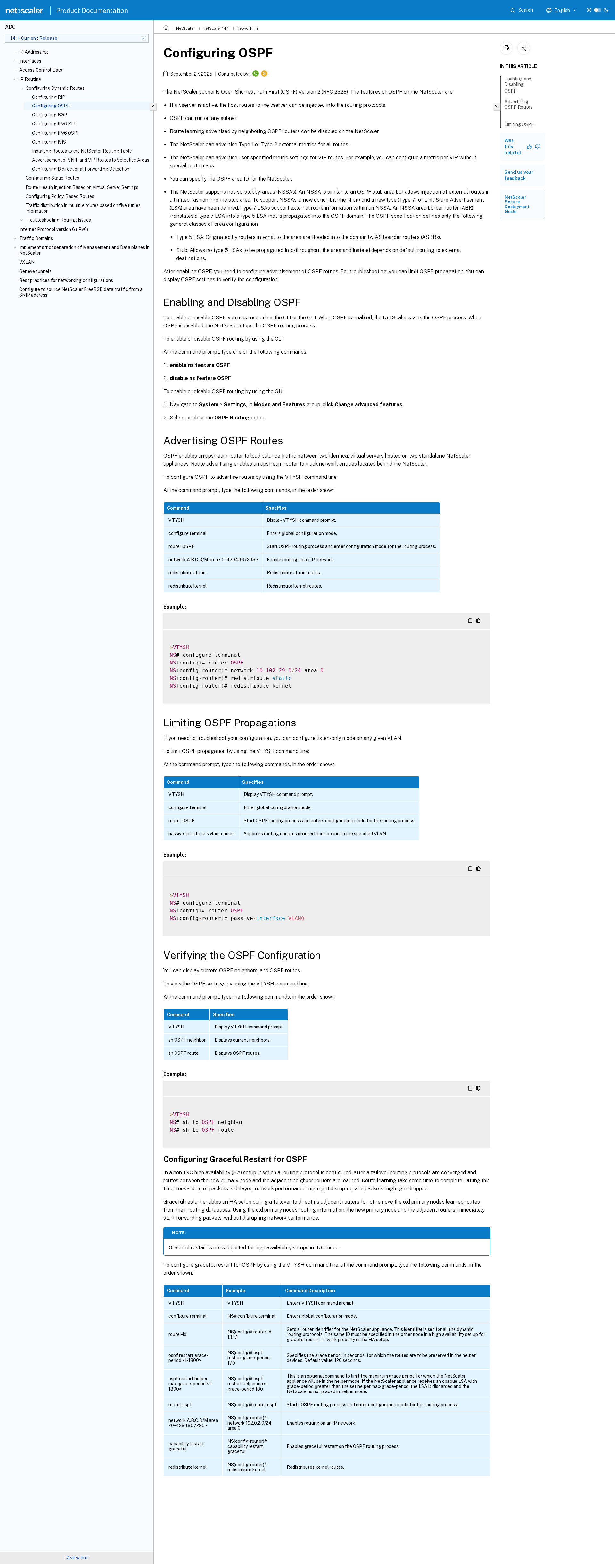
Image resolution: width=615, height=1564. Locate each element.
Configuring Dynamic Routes (55, 88)
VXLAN (27, 262)
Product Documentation (92, 10)
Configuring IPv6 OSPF (56, 133)
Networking (247, 28)
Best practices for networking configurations (66, 280)
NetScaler (185, 28)
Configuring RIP (48, 97)
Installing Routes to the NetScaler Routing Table (82, 151)
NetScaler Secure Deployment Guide (517, 204)
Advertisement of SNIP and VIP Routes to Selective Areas (90, 160)
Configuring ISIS (49, 142)
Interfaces (30, 60)
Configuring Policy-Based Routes (60, 196)
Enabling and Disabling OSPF (517, 85)
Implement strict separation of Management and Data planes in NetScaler (84, 250)
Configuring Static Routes (52, 178)
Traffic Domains (36, 238)
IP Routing (30, 79)
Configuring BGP (49, 114)
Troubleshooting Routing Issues (58, 220)
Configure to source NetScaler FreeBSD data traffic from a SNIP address (81, 292)
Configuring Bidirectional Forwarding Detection (80, 169)
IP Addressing (33, 52)
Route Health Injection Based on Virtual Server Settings (82, 187)
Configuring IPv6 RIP (53, 123)
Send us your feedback (518, 175)
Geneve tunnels (35, 271)
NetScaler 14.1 (215, 28)
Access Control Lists (40, 69)
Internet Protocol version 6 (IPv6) (53, 229)
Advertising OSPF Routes (518, 104)
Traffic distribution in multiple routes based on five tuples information (83, 208)
